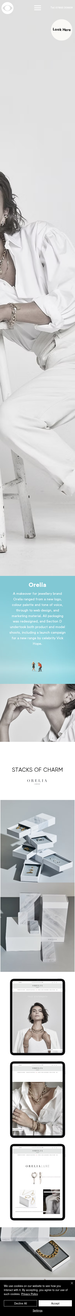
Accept (55, 1303)
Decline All (20, 1303)
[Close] (69, 1285)
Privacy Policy (29, 1294)
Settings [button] (37, 1310)
